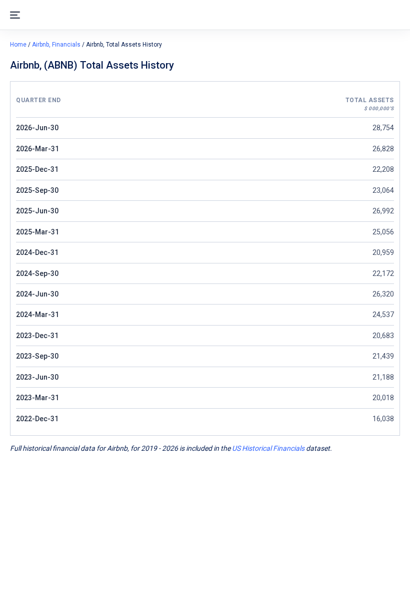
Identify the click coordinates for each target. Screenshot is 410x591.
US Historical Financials (268, 448)
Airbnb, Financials (56, 44)
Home (18, 44)
